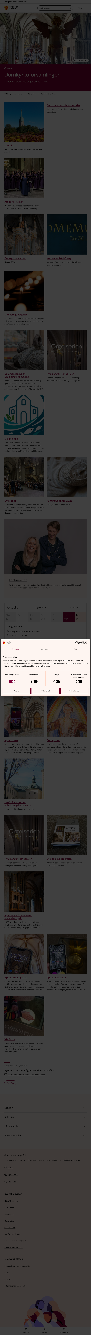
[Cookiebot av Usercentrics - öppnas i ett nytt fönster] (78, 642)
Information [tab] (45, 649)
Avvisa (16, 691)
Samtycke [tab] (16, 649)
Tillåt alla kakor (74, 691)
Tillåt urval (46, 691)
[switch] (34, 681)
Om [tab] (75, 649)
